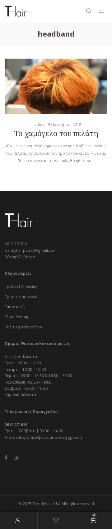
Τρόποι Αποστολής (22, 296)
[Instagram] (16, 457)
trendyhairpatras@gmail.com (31, 250)
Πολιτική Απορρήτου (23, 327)
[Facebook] (6, 457)
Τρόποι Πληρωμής (21, 286)
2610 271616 (16, 244)
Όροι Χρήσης (17, 316)
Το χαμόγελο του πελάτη (56, 133)
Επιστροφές (15, 306)
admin (37, 124)
